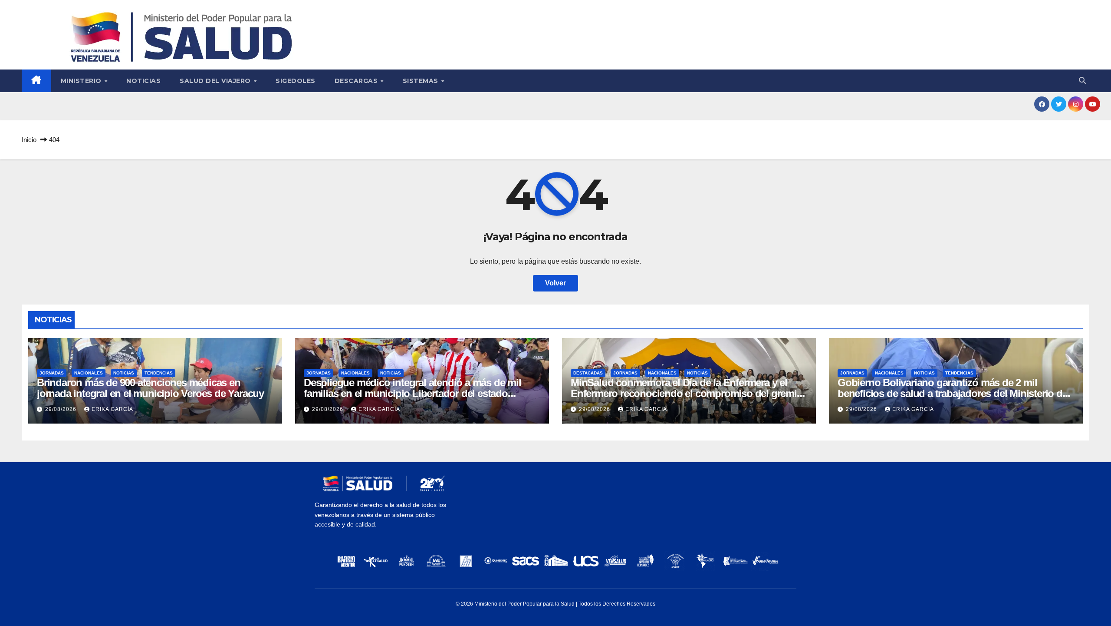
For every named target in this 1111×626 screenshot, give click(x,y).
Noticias (143, 81)
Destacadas (588, 373)
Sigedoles (296, 81)
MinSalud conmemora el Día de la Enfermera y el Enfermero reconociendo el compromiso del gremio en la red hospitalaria (687, 393)
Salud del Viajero (216, 81)
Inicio (29, 139)
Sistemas (421, 81)
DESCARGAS (357, 81)
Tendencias (159, 373)
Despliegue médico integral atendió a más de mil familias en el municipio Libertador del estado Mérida (412, 393)
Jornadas (51, 373)
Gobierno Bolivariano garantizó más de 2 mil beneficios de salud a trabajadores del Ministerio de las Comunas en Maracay (953, 393)
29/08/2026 (61, 409)
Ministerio (82, 81)
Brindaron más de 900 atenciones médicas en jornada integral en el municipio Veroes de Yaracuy (150, 388)
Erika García (112, 409)
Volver (555, 283)
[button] (1082, 80)
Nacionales (88, 373)
